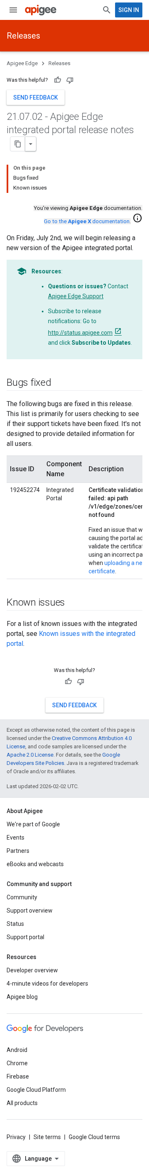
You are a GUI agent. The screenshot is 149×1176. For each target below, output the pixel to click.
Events (15, 837)
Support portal (25, 937)
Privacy (16, 1137)
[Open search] (107, 10)
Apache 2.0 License (30, 755)
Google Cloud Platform (36, 1089)
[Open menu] (13, 10)
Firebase (18, 1076)
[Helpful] (57, 80)
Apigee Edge (22, 63)
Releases (23, 36)
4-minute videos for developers (47, 983)
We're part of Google (33, 824)
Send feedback (35, 97)
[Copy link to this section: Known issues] (73, 603)
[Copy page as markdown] (17, 144)
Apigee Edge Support (75, 296)
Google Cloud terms (94, 1137)
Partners (18, 850)
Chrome (17, 1063)
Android (17, 1050)
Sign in (128, 10)
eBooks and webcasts (35, 864)
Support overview (30, 910)
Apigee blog (22, 996)
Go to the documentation (87, 221)
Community (22, 897)
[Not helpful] (70, 80)
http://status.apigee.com (80, 332)
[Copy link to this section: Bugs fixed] (59, 383)
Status (15, 923)
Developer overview (32, 970)
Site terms (47, 1137)
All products (22, 1103)
